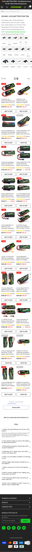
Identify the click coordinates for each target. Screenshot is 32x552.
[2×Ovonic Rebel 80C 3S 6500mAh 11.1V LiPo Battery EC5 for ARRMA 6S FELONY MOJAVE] (8, 373)
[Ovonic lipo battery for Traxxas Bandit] (15, 37)
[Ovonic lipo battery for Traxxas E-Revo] (28, 49)
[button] (15, 78)
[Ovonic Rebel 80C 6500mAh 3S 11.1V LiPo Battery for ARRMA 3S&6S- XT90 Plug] (23, 247)
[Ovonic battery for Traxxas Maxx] (4, 38)
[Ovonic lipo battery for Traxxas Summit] (25, 61)
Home (2, 11)
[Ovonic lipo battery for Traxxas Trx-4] (21, 38)
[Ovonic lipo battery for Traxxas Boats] (19, 61)
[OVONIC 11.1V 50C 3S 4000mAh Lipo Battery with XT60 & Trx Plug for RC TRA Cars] (23, 341)
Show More (16, 407)
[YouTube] (24, 528)
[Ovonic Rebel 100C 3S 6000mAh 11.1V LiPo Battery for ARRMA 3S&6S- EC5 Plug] (23, 278)
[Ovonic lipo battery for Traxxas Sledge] (10, 49)
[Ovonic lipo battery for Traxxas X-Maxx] (9, 38)
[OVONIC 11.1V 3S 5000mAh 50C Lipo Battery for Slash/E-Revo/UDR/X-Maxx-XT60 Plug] (23, 90)
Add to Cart (24, 174)
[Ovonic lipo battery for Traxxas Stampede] (6, 61)
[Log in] (25, 7)
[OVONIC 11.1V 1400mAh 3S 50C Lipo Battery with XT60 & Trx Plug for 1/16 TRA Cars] (23, 373)
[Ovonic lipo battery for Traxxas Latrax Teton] (23, 49)
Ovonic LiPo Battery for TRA (12, 11)
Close (30, 1)
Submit (25, 521)
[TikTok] (19, 528)
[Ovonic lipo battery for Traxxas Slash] (4, 49)
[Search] (7, 7)
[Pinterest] (14, 528)
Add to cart (8, 111)
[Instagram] (9, 528)
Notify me (23, 143)
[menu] (2, 7)
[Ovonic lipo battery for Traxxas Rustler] (16, 49)
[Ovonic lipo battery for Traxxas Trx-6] (26, 37)
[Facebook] (4, 528)
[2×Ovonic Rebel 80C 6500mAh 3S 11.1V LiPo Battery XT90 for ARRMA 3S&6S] (8, 278)
